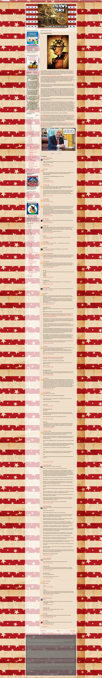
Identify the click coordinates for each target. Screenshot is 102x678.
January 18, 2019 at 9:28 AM (48, 284)
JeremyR (44, 620)
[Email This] (56, 153)
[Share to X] (58, 153)
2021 (29, 126)
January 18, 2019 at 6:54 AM (48, 238)
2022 (29, 230)
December (31, 130)
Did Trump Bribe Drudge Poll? (68, 76)
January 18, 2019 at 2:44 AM (48, 222)
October (30, 133)
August (30, 241)
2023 (29, 123)
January (30, 145)
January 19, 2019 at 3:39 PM (48, 594)
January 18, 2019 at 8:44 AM (48, 277)
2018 (29, 169)
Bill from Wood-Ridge (47, 253)
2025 (29, 120)
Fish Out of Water (46, 558)
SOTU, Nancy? (31, 150)
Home (58, 630)
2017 (29, 170)
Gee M (44, 293)
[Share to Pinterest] (60, 153)
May (29, 140)
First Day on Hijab (32, 163)
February (30, 144)
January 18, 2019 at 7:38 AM (48, 250)
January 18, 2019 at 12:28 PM (48, 461)
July (29, 137)
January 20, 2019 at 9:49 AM (48, 610)
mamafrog (45, 378)
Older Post (72, 630)
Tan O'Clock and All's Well (33, 160)
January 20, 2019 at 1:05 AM (48, 604)
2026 (29, 119)
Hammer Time (31, 270)
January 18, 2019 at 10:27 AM (48, 304)
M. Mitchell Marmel (46, 158)
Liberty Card (45, 287)
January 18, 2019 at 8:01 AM (48, 258)
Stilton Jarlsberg (46, 465)
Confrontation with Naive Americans (33, 152)
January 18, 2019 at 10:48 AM (48, 343)
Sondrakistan (29, 198)
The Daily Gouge (30, 199)
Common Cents (29, 194)
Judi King (45, 241)
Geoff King (45, 261)
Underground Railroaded (33, 149)
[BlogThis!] (57, 153)
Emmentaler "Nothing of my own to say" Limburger (52, 357)
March (30, 248)
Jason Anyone (45, 392)
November (31, 131)
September (31, 134)
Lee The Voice (45, 581)
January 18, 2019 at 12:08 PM (48, 427)
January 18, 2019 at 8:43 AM (48, 267)
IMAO (28, 196)
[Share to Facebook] (59, 153)
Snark (44, 247)
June (30, 138)
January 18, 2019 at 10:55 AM (48, 354)
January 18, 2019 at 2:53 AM (48, 232)
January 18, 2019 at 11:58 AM (48, 418)
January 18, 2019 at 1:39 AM (48, 195)
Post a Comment (45, 626)
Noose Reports (31, 154)
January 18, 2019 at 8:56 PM (48, 586)
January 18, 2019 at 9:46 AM (48, 290)
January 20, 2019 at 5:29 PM (48, 617)
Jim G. (44, 169)
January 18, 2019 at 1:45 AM (48, 201)
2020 (29, 127)
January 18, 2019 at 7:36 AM (48, 244)
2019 (29, 129)
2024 (29, 122)
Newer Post (43, 630)
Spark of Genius (31, 162)
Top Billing (30, 159)
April (30, 141)
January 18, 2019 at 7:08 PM (48, 577)
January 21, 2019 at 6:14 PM (48, 624)
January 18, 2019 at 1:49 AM (48, 215)
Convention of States (30, 195)
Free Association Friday (33, 155)
